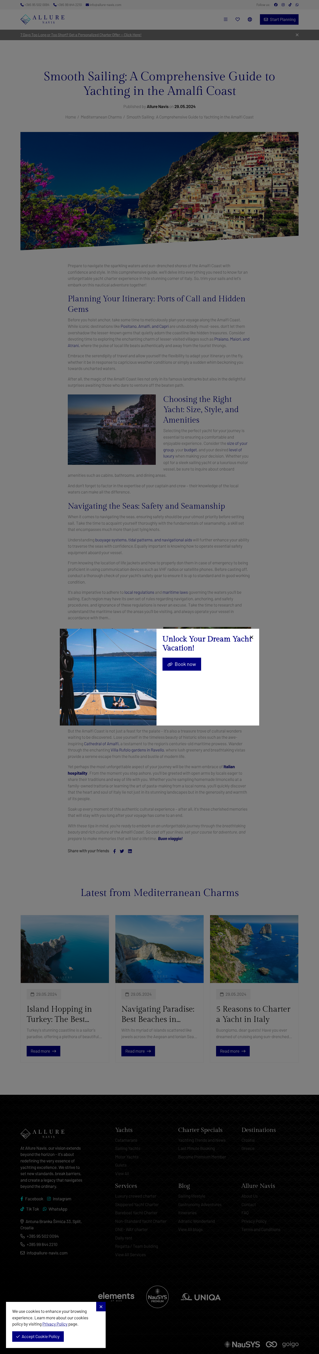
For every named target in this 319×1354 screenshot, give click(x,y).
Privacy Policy (55, 1323)
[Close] (250, 637)
